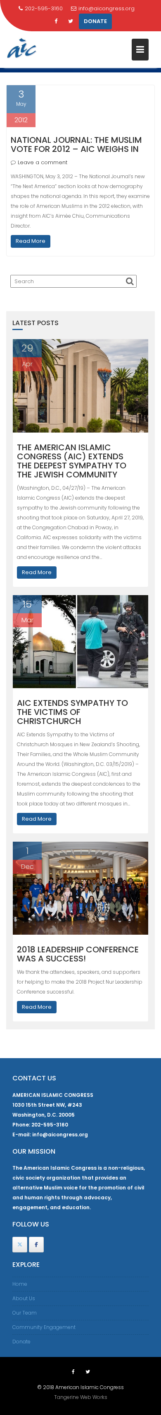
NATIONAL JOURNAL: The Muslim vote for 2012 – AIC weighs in (76, 144)
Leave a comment (42, 162)
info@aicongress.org (106, 8)
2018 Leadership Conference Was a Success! (78, 954)
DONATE (95, 21)
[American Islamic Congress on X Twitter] (19, 1244)
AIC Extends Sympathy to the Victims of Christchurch (72, 712)
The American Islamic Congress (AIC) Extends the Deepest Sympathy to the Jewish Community (71, 461)
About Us (23, 1298)
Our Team (24, 1312)
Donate (21, 1341)
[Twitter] (70, 21)
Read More (30, 241)
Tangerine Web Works (80, 1397)
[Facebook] (55, 21)
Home (19, 1283)
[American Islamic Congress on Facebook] (36, 1244)
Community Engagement (44, 1327)
